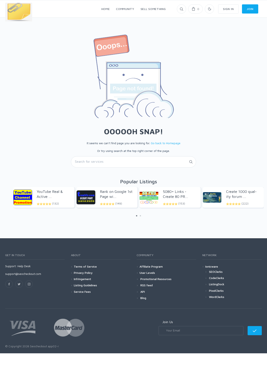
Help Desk (24, 266)
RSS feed (146, 285)
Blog (143, 298)
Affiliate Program (151, 266)
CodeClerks (216, 278)
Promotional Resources (155, 279)
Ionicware (211, 266)
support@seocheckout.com (23, 273)
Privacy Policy (83, 272)
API (142, 291)
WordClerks (216, 297)
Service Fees (82, 291)
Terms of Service (85, 266)
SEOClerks (216, 271)
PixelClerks (216, 290)
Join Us (167, 322)
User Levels (147, 272)
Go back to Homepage (165, 143)
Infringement (82, 279)
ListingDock (216, 284)
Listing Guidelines (85, 285)
